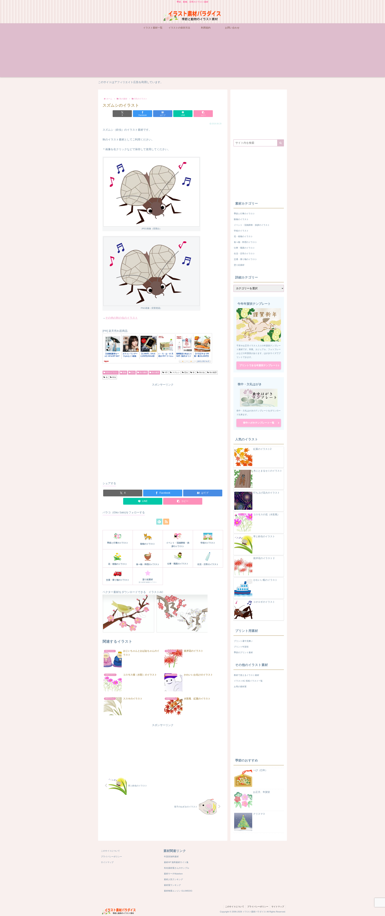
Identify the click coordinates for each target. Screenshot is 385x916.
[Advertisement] (192, 56)
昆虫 (133, 372)
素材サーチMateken (173, 873)
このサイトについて (110, 851)
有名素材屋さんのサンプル (176, 868)
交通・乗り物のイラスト (245, 259)
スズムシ (176, 372)
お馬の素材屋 (240, 686)
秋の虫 (202, 372)
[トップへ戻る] (380, 911)
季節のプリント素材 (243, 652)
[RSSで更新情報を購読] (166, 522)
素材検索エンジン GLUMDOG (178, 891)
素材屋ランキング (172, 885)
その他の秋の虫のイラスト (121, 317)
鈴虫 (114, 377)
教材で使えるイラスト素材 (246, 675)
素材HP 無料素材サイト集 (176, 862)
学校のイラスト (241, 230)
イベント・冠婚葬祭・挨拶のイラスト (252, 225)
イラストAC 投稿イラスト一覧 (248, 681)
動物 (124, 372)
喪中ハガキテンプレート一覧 (258, 422)
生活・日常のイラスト (244, 253)
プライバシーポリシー (111, 856)
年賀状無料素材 (171, 856)
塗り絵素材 (239, 265)
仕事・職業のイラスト (244, 248)
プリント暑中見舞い (243, 641)
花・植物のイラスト (243, 236)
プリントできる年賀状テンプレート (258, 365)
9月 (166, 372)
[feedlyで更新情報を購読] (159, 522)
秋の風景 (155, 372)
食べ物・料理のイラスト (245, 242)
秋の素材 (143, 372)
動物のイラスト (241, 219)
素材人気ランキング (173, 879)
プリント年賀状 (241, 647)
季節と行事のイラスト (244, 213)
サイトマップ (107, 862)
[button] (203, 113)
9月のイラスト (112, 372)
